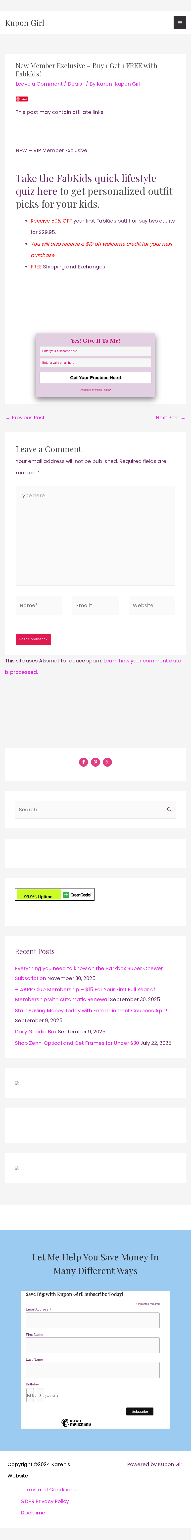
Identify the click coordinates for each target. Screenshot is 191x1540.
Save (24, 99)
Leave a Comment (39, 83)
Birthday (32, 1384)
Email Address (38, 1309)
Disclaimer (34, 1512)
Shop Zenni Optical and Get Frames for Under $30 (77, 1043)
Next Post (171, 417)
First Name (34, 1335)
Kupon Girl (24, 22)
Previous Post (25, 417)
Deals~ (76, 83)
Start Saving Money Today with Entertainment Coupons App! (91, 1010)
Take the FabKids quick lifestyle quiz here (86, 184)
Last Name (34, 1359)
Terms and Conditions (48, 1489)
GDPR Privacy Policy (45, 1501)
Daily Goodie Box (36, 1031)
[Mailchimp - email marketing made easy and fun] (76, 1427)
